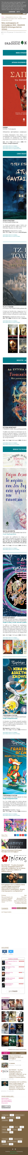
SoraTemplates (13, 1151)
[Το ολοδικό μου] (19, 1046)
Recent (5, 1053)
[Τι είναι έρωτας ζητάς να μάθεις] (3, 964)
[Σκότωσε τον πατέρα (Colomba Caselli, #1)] (19, 1034)
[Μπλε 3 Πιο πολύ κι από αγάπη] (12, 1045)
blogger (14, 908)
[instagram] (15, 1149)
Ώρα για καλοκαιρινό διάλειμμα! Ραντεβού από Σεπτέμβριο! (11, 851)
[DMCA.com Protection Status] (6, 1108)
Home (2, 17)
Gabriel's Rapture (9, 983)
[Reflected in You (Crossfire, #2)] (3, 975)
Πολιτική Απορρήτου (6, 1100)
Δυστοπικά (5, 1139)
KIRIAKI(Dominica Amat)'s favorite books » (17, 1049)
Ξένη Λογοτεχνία (18, 1139)
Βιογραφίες (5, 1120)
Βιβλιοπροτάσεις (10, 1117)
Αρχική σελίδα (5, 1098)
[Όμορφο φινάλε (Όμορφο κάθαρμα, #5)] (19, 1021)
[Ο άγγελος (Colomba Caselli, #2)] (5, 1046)
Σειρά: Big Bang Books (9, 534)
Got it (18, 11)
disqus (18, 908)
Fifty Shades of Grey (10, 966)
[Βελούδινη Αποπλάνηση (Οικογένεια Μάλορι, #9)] (5, 1021)
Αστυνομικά (5, 1127)
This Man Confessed (10, 978)
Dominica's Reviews (13, 958)
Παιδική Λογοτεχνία (11, 1141)
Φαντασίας (5, 1144)
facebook (24, 908)
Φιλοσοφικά (5, 1132)
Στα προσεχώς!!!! (5, 997)
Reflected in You (9, 972)
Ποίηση (4, 1129)
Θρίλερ (16, 1127)
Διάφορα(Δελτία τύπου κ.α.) (11, 17)
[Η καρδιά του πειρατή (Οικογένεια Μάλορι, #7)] (12, 1009)
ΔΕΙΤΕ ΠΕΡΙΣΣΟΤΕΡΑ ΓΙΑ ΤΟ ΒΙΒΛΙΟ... (10, 146)
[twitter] (12, 1149)
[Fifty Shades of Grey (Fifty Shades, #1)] (3, 970)
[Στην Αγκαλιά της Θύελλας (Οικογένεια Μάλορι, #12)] (5, 1033)
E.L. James (8, 968)
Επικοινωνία (4, 1103)
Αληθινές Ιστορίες (19, 1115)
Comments (22, 1053)
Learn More (12, 11)
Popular (14, 1053)
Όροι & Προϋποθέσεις (6, 1101)
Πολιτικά (14, 1129)
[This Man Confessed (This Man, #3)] (3, 981)
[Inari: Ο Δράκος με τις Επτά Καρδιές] (12, 1033)
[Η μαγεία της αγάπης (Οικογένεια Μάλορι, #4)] (5, 1009)
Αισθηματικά (5, 1115)
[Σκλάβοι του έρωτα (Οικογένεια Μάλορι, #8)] (19, 1009)
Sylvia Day (8, 973)
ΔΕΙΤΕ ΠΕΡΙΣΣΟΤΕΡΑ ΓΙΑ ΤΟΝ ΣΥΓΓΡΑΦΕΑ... (12, 236)
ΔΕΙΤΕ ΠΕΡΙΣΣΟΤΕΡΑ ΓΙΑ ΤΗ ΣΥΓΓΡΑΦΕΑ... (11, 147)
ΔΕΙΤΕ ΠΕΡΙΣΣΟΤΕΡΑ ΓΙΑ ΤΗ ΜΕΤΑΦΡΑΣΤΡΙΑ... (12, 148)
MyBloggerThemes (14, 1153)
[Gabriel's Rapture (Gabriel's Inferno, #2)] (3, 987)
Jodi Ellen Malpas (9, 979)
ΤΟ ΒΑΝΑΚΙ (12, 1063)
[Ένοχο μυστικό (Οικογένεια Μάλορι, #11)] (12, 1021)
